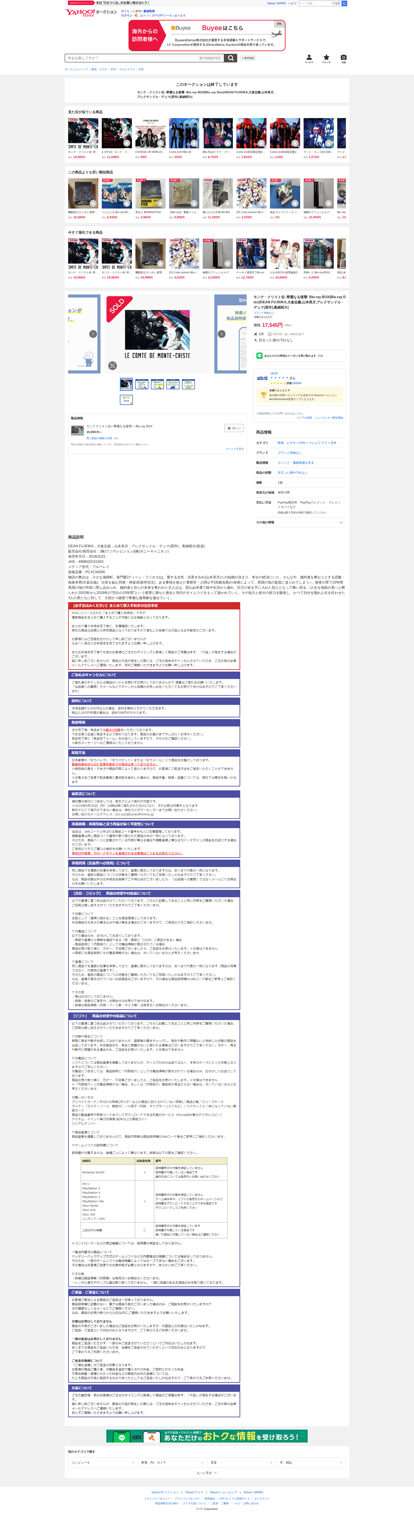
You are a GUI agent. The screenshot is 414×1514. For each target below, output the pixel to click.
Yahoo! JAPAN (276, 3)
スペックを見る (235, 448)
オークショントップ (76, 69)
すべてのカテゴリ (210, 58)
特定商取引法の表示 (167, 1503)
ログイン (126, 15)
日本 (141, 69)
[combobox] (131, 58)
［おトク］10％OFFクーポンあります (162, 15)
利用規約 (210, 1498)
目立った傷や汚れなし (293, 472)
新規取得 (149, 11)
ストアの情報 (304, 417)
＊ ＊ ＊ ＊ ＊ (279, 378)
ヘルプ (292, 3)
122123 (296, 383)
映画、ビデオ (99, 69)
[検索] (344, 3)
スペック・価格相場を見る (296, 462)
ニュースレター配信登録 (329, 417)
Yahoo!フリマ (194, 1492)
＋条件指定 (248, 58)
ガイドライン (262, 1498)
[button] (300, 522)
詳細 (320, 355)
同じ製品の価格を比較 (103, 438)
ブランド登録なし (264, 312)
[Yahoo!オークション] (92, 10)
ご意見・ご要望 (219, 1503)
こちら (299, 413)
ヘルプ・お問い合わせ (246, 1503)
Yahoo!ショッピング (223, 1492)
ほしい (236, 428)
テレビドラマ (127, 69)
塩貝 (337, 3)
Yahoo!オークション (165, 1492)
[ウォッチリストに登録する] (93, 143)
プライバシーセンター (187, 1498)
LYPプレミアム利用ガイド (234, 1498)
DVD (113, 69)
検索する (230, 58)
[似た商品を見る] (112, 365)
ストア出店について (194, 1503)
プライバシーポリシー (157, 1498)
